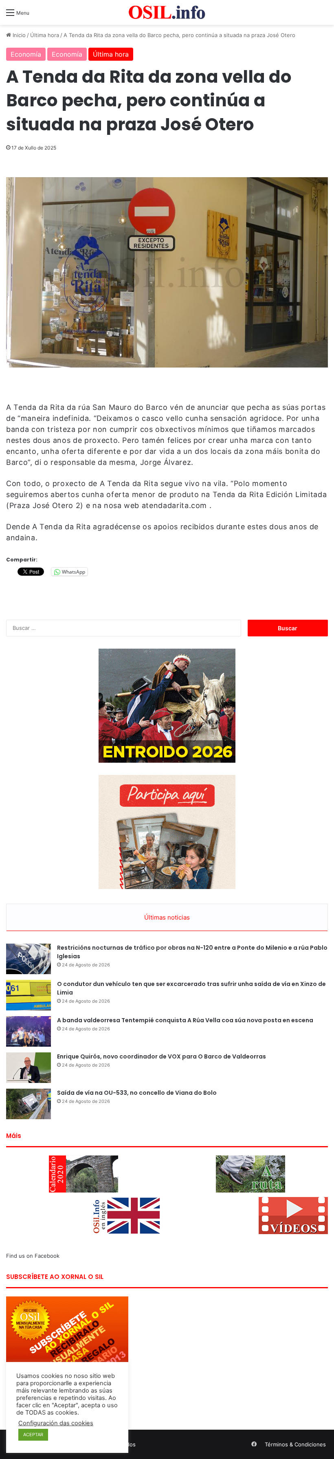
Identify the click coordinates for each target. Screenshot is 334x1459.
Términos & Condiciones (295, 1444)
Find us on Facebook (32, 1255)
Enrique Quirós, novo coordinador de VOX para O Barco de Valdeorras (161, 1056)
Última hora (44, 35)
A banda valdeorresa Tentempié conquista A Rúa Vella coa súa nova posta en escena (185, 1020)
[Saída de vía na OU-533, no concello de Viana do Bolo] (28, 1104)
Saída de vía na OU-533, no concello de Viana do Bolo (137, 1093)
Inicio (18, 35)
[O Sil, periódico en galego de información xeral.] (167, 12)
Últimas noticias (167, 917)
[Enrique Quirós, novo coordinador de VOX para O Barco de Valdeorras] (28, 1067)
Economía (26, 54)
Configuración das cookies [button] (55, 1423)
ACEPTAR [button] (33, 1434)
